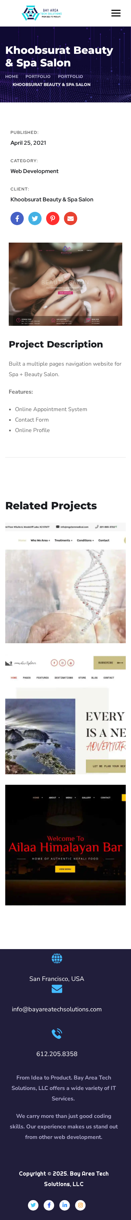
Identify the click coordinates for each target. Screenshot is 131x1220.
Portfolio (70, 76)
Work (52, 629)
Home (11, 76)
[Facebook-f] (49, 1205)
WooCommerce (63, 760)
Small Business (64, 883)
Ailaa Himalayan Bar (52, 872)
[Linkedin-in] (64, 1205)
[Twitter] (33, 1205)
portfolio (38, 76)
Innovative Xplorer (50, 749)
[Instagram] (80, 1205)
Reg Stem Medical (49, 618)
